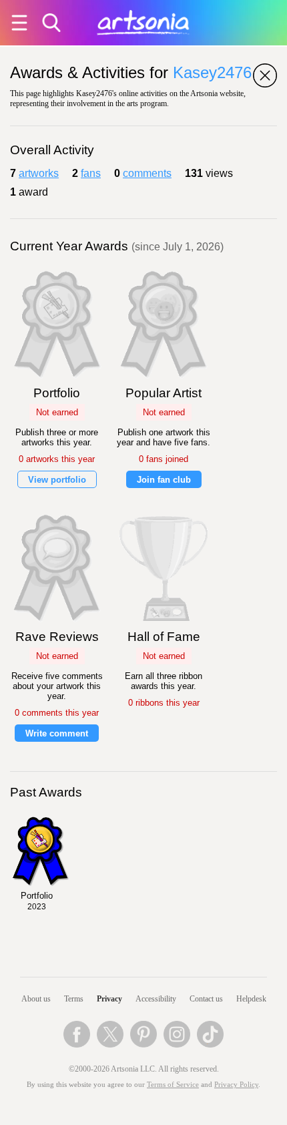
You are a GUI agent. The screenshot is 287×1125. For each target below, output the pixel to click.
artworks (39, 173)
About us (36, 998)
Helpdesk (251, 998)
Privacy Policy (236, 1084)
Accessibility (155, 998)
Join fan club (164, 480)
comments (147, 173)
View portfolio (57, 480)
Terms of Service (173, 1084)
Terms (73, 998)
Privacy (109, 998)
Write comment (56, 733)
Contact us (206, 998)
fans (91, 173)
